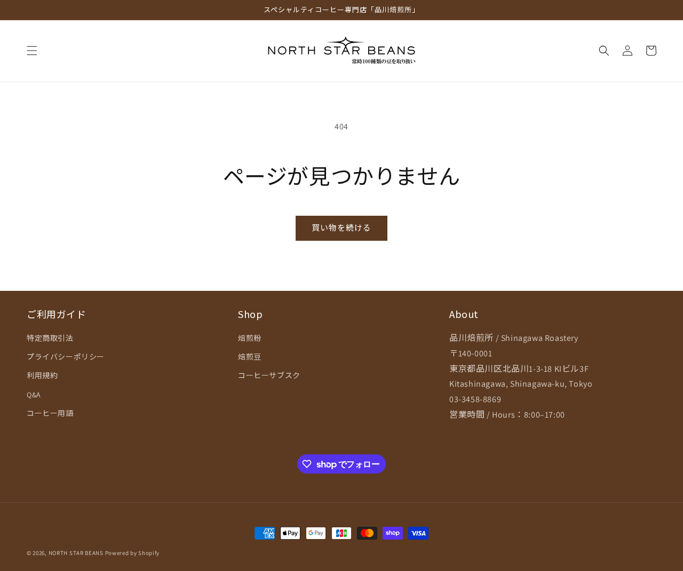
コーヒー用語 (50, 413)
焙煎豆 (249, 357)
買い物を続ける (341, 228)
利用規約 (42, 375)
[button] (32, 50)
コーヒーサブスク (269, 375)
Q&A (34, 394)
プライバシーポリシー (66, 357)
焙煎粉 (249, 338)
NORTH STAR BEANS (76, 553)
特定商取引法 (50, 338)
